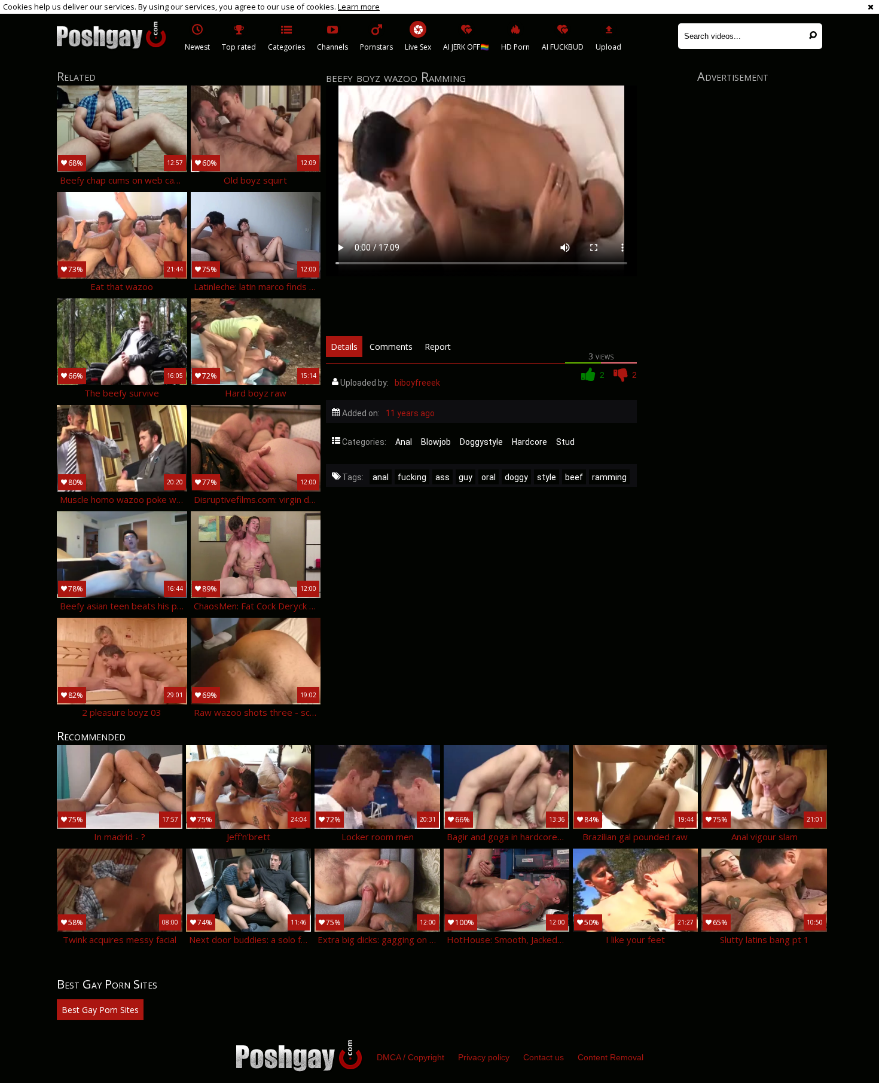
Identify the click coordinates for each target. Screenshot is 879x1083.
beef (574, 477)
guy (465, 477)
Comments (391, 346)
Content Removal (610, 1057)
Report (438, 346)
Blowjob (436, 442)
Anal (403, 442)
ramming (609, 477)
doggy (516, 477)
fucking (412, 477)
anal (381, 477)
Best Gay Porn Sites (100, 1009)
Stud (565, 442)
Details (344, 346)
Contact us (543, 1057)
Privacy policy (483, 1057)
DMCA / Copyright (410, 1057)
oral (488, 477)
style (546, 477)
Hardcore (529, 442)
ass (442, 477)
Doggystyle (481, 442)
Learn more (359, 6)
